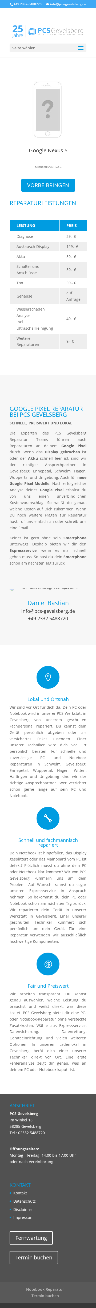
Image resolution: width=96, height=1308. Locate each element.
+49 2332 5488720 (48, 618)
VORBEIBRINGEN (48, 185)
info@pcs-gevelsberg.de (48, 611)
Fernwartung (31, 1237)
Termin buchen (33, 1257)
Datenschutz (24, 1201)
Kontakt (20, 1192)
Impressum (23, 1217)
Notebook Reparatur (45, 1289)
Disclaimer (22, 1209)
